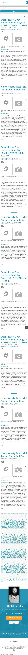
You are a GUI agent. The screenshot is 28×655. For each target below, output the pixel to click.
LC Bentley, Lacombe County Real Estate (12, 523)
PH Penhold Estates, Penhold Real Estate (13, 535)
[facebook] (10, 622)
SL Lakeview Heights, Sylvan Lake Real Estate (12, 576)
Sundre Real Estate (15, 580)
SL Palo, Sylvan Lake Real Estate (18, 577)
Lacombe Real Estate (14, 522)
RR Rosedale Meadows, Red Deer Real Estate (12, 568)
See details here (4, 49)
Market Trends (14, 529)
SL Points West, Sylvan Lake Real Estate (20, 578)
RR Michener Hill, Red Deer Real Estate (16, 561)
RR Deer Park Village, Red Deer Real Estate (17, 551)
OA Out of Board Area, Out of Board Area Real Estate (14, 531)
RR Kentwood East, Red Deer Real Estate (18, 559)
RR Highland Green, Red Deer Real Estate (13, 557)
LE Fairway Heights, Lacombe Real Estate (16, 528)
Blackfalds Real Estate (9, 513)
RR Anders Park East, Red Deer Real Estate (11, 546)
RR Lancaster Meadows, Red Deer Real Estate (13, 560)
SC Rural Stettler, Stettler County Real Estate (14, 574)
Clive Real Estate (7, 519)
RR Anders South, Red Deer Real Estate (13, 29)
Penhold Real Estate (17, 533)
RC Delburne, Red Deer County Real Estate (19, 536)
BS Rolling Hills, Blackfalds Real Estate (16, 517)
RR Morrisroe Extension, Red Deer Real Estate (13, 562)
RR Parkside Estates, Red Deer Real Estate (16, 565)
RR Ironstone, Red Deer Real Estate (15, 558)
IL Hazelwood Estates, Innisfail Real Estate (12, 521)
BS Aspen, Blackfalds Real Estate (15, 514)
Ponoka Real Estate (17, 535)
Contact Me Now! (14, 617)
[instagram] (17, 622)
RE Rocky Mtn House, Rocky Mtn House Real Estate (10, 544)
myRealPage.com (14, 642)
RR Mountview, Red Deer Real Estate (10, 563)
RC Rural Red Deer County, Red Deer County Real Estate (14, 539)
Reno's (2, 545)
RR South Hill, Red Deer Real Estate (19, 568)
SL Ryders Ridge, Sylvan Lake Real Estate (8, 579)
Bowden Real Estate (17, 513)
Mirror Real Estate (16, 530)
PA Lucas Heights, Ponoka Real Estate (14, 532)
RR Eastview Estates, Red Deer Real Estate (13, 553)
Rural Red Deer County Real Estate (10, 572)
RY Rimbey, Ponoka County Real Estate (10, 573)
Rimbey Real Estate (7, 545)
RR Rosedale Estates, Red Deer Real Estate (11, 567)
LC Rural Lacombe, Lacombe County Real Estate (16, 526)
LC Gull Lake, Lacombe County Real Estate (11, 525)
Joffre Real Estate (7, 522)
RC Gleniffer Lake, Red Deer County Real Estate (9, 537)
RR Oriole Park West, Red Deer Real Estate (13, 564)
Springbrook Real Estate (20, 579)
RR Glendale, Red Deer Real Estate (18, 555)
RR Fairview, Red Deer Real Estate (13, 554)
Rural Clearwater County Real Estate (10, 571)
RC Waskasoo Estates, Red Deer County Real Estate (10, 542)
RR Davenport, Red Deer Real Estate (11, 550)
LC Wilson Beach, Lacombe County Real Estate (13, 527)
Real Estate (21, 544)
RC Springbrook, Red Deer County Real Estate (18, 541)
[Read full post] (6, 38)
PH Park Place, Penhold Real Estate (17, 534)
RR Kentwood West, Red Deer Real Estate (14, 559)
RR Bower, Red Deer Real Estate (17, 548)
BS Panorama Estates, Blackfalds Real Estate (11, 516)
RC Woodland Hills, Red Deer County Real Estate (18, 543)
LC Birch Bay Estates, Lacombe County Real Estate (12, 524)
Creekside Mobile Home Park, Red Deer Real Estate (13, 520)
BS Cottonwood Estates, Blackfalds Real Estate (17, 515)
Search (14, 11)
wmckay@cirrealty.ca (17, 634)
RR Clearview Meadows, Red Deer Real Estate (12, 549)
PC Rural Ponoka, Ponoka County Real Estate (13, 533)
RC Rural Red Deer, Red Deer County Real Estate (14, 540)
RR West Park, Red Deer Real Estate (10, 570)
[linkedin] (14, 622)
